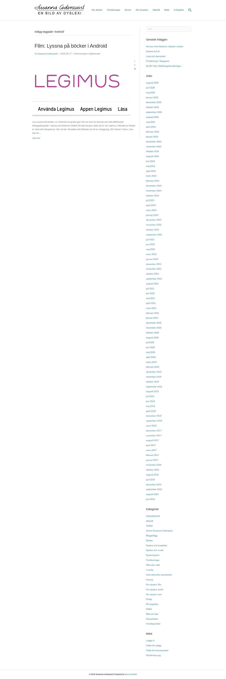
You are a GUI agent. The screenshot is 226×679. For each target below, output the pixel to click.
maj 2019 (150, 406)
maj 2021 (150, 298)
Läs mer (36, 138)
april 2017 (151, 445)
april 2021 (151, 303)
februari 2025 (152, 131)
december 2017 (153, 430)
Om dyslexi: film (153, 584)
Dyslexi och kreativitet (156, 545)
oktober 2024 (152, 151)
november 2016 (153, 465)
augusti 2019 (152, 391)
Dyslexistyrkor (153, 555)
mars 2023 (151, 210)
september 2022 (154, 234)
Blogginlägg (151, 535)
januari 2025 (152, 136)
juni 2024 (150, 161)
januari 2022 (152, 259)
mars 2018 (151, 425)
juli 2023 (150, 200)
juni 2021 (150, 293)
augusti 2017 (152, 440)
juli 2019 (150, 396)
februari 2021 (152, 313)
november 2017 (153, 435)
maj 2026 (150, 92)
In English (179, 10)
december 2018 (153, 416)
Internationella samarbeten (159, 574)
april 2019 (151, 411)
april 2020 (151, 357)
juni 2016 (150, 479)
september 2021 (154, 278)
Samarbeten (152, 619)
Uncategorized (153, 623)
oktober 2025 (152, 107)
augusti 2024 (152, 156)
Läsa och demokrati (155, 56)
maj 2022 (150, 249)
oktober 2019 (152, 381)
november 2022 (153, 225)
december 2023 (153, 185)
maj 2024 (150, 166)
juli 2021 (150, 288)
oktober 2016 (152, 470)
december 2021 (153, 264)
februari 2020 (152, 367)
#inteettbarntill (153, 516)
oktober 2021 (152, 274)
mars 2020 (151, 362)
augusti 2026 (152, 83)
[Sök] (188, 10)
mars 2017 (151, 450)
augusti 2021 (152, 283)
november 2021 (153, 269)
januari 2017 (152, 460)
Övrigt (149, 599)
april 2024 (151, 171)
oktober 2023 (152, 195)
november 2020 (153, 327)
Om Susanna (142, 10)
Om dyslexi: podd (154, 589)
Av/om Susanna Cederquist (159, 530)
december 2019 (153, 372)
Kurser (128, 10)
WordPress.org (153, 655)
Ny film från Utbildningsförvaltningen (163, 66)
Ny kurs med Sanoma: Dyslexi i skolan (164, 46)
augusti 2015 (152, 494)
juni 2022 (150, 244)
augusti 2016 (152, 474)
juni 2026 (150, 87)
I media (149, 570)
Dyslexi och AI (153, 51)
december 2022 (153, 220)
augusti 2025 (152, 117)
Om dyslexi (97, 10)
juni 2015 (150, 499)
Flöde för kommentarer (157, 650)
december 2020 (153, 323)
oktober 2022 (152, 229)
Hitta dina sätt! (153, 565)
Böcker (149, 540)
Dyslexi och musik (154, 550)
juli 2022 (150, 239)
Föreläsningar (113, 10)
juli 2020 (150, 342)
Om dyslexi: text (154, 594)
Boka (167, 10)
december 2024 (153, 141)
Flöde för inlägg (153, 645)
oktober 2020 (152, 332)
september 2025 (154, 112)
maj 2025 (150, 122)
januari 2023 (152, 215)
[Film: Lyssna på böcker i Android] (81, 87)
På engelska (152, 604)
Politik (149, 609)
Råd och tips (152, 614)
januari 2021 (152, 318)
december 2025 (153, 102)
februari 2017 (152, 455)
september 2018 (154, 421)
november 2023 (153, 190)
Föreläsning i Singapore (157, 61)
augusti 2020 (152, 337)
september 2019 (154, 386)
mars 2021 (151, 308)
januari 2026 (152, 97)
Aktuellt (156, 10)
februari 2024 (152, 180)
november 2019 (153, 376)
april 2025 (151, 127)
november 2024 (153, 146)
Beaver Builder (131, 674)
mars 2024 (151, 176)
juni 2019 (150, 401)
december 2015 (153, 484)
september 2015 (154, 489)
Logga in (150, 640)
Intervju (149, 579)
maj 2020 (150, 352)
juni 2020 (150, 347)
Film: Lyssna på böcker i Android (71, 46)
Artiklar (149, 525)
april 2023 (151, 205)
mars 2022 (151, 254)
